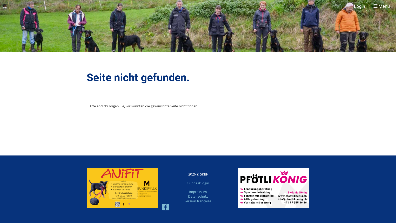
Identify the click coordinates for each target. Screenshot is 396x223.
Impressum (198, 192)
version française (198, 201)
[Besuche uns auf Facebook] (165, 207)
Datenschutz (198, 196)
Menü (383, 6)
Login (359, 6)
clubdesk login (198, 183)
